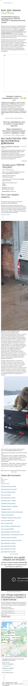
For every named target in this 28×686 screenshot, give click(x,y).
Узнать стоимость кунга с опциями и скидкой (14, 135)
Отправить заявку (6, 616)
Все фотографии (14, 554)
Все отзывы (14, 472)
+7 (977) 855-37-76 (7, 3)
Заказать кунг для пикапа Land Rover (14, 118)
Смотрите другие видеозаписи (14, 591)
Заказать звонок (6, 662)
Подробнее (24, 160)
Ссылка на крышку (5, 214)
